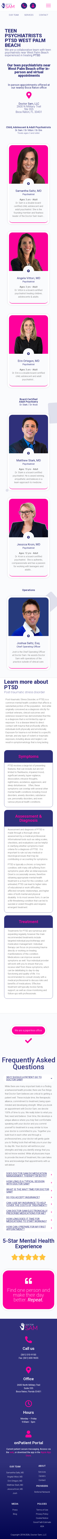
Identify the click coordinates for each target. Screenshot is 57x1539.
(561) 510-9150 (28, 1354)
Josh (15, 1493)
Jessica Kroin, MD (15, 1489)
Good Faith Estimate (42, 1522)
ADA (42, 1526)
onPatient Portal (28, 1443)
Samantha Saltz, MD (15, 1472)
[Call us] (28, 1339)
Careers (42, 1476)
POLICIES (42, 1504)
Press (15, 1510)
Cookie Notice (42, 1518)
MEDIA (15, 1504)
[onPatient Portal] (28, 1434)
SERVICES (28, 15)
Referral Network (42, 1492)
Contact (42, 1480)
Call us (28, 1348)
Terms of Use (42, 1510)
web (12, 1452)
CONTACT (43, 15)
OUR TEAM (14, 15)
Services (42, 1472)
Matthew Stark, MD (15, 1485)
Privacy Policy (42, 1514)
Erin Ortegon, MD (15, 1481)
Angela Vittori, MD (15, 1477)
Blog (15, 1514)
